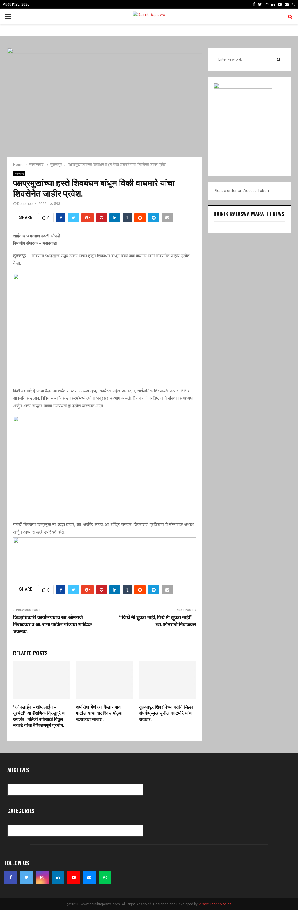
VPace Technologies (215, 904)
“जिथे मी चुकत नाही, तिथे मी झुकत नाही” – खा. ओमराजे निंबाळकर (157, 621)
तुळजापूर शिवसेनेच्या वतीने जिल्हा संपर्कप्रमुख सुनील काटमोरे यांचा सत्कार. (166, 713)
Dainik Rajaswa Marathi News (249, 214)
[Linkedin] (58, 877)
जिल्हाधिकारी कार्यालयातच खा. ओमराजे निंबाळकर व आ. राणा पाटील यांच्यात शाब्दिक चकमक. (52, 624)
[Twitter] (26, 877)
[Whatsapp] (105, 877)
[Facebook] (10, 877)
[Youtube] (73, 877)
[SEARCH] (278, 59)
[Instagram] (42, 877)
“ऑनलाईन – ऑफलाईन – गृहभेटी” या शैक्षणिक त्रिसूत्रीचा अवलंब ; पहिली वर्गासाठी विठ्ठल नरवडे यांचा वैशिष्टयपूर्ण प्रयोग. (39, 716)
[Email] (89, 877)
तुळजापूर (19, 173)
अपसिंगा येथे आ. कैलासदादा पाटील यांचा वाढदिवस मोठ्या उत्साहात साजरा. (99, 713)
